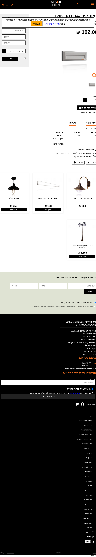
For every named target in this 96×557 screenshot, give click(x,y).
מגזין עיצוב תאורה (85, 434)
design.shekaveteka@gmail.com (82, 342)
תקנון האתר (91, 348)
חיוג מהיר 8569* (89, 334)
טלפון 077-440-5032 (87, 337)
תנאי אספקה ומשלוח (84, 439)
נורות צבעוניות (87, 518)
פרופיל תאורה (87, 467)
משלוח (72, 123)
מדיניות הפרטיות (75, 393)
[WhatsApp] (93, 531)
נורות (90, 486)
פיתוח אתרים (10, 553)
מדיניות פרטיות (89, 351)
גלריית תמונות (87, 444)
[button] (6, 5)
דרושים (89, 453)
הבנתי (36, 23)
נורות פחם (88, 514)
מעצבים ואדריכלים (85, 421)
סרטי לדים (88, 490)
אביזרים (89, 495)
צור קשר (89, 458)
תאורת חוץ (88, 462)
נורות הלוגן (88, 509)
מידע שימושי (87, 425)
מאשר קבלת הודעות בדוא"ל (79, 389)
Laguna (89, 532)
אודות (90, 416)
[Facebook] (93, 542)
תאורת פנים (87, 523)
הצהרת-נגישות (89, 354)
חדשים (89, 528)
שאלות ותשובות (86, 430)
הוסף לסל (48, 210)
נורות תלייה (88, 500)
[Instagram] (93, 537)
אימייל (92, 379)
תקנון (94, 553)
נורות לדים (88, 476)
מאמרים (89, 481)
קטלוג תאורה (87, 448)
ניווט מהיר (91, 346)
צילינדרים (88, 472)
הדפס (80, 162)
